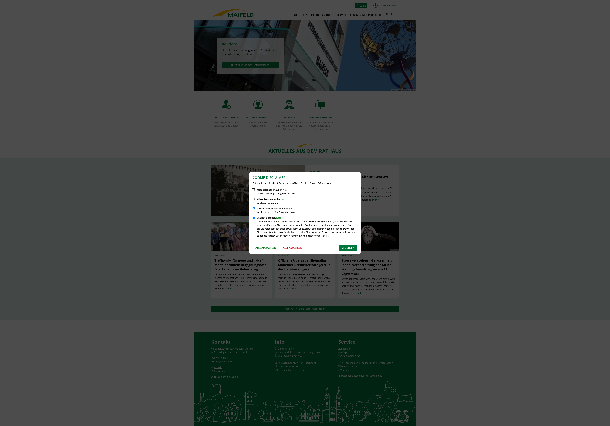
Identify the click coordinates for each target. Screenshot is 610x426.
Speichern (348, 247)
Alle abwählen (292, 247)
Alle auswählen (265, 247)
